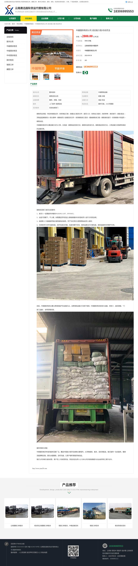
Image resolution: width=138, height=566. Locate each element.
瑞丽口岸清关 (68, 525)
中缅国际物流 (12, 51)
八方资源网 (22, 552)
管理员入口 (37, 552)
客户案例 (93, 18)
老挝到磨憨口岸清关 (120, 525)
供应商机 (28, 18)
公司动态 (77, 18)
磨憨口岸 (10, 69)
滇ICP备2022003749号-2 (32, 547)
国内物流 (10, 60)
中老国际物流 (12, 55)
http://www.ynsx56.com (39, 468)
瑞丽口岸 (10, 65)
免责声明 (30, 552)
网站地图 (44, 552)
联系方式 (109, 18)
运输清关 (10, 37)
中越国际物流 (28, 24)
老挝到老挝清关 (94, 525)
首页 (13, 24)
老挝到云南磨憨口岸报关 (16, 525)
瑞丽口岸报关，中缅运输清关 (42, 525)
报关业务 (10, 41)
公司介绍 (60, 18)
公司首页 (12, 18)
